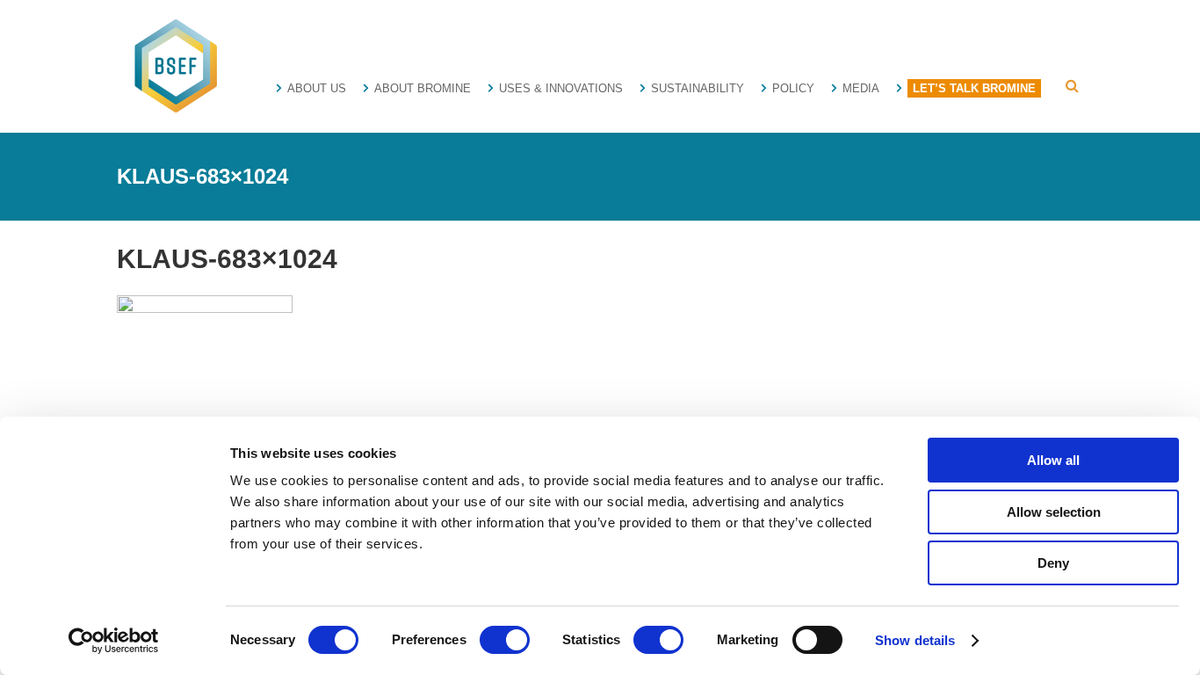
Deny (1053, 562)
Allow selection (1054, 511)
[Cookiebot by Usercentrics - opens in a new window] (114, 641)
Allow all (1053, 460)
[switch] (505, 640)
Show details (915, 640)
